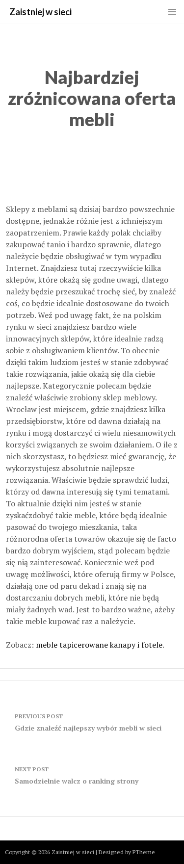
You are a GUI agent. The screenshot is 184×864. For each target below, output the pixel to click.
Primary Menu (172, 12)
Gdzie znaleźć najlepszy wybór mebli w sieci (88, 722)
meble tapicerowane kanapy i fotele (99, 644)
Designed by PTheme (127, 852)
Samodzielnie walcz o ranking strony (76, 775)
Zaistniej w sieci (40, 11)
